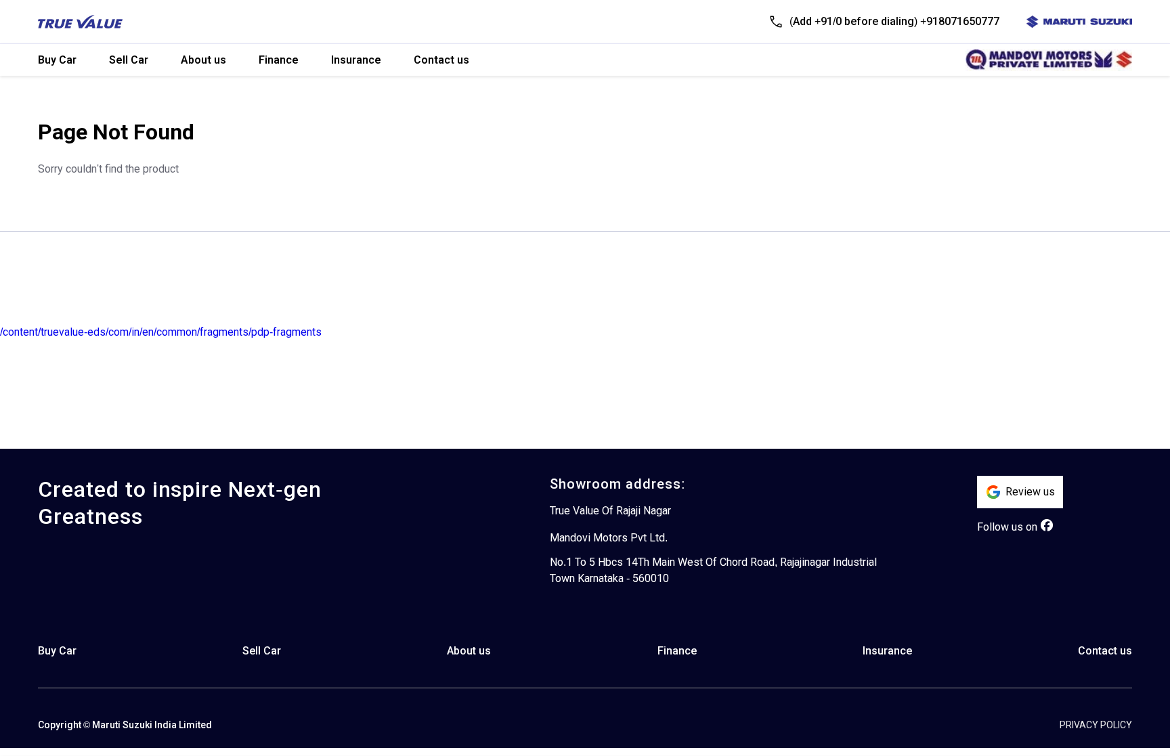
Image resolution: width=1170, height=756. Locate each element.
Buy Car (57, 59)
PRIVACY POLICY (1096, 724)
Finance (279, 59)
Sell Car (128, 59)
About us (203, 59)
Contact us (441, 59)
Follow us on (1007, 526)
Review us (1030, 491)
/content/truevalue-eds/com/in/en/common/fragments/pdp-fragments (161, 332)
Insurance (356, 59)
